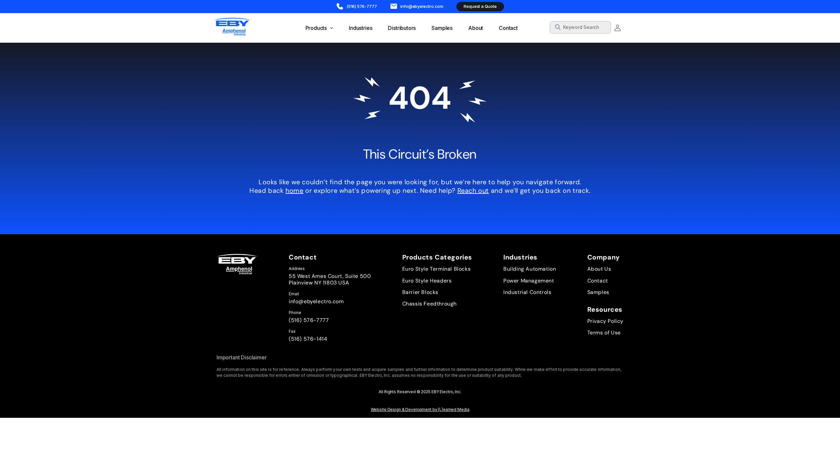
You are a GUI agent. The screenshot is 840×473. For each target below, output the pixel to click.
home (294, 190)
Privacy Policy (605, 321)
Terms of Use (604, 332)
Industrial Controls (527, 292)
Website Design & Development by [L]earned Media (420, 409)
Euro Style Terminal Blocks (436, 268)
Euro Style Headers (427, 280)
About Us (599, 268)
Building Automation (529, 268)
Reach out (473, 190)
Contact (597, 280)
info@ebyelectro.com (316, 301)
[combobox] (580, 27)
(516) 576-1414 (308, 338)
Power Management (528, 280)
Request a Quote (480, 6)
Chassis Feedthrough (429, 303)
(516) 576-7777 (309, 320)
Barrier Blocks (420, 292)
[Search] (604, 28)
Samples (598, 292)
